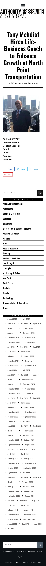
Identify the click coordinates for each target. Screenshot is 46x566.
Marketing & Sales (11, 273)
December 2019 (28, 486)
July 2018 (25, 524)
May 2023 (36, 398)
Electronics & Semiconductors (17, 228)
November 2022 (30, 412)
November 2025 (13, 337)
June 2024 (11, 374)
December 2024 (13, 360)
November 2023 (13, 388)
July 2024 (26, 370)
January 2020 (12, 486)
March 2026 (11, 328)
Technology (8, 298)
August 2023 (30, 393)
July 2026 (26, 319)
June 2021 (23, 449)
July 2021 (10, 449)
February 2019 (12, 510)
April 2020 (37, 477)
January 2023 (29, 407)
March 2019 (25, 505)
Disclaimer (9, 562)
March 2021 (25, 454)
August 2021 (29, 444)
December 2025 (29, 333)
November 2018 (30, 514)
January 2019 (28, 510)
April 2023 (11, 402)
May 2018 (10, 528)
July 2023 (11, 398)
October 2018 (12, 519)
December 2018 (13, 514)
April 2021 (11, 454)
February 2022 (27, 430)
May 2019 (35, 500)
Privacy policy (22, 562)
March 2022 (11, 430)
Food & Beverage (10, 248)
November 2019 (13, 491)
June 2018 (38, 524)
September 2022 (29, 416)
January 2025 (29, 356)
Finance (6, 238)
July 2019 (10, 500)
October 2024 (12, 365)
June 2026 (11, 323)
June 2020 (11, 477)
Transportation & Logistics (15, 303)
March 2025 (25, 351)
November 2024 (31, 360)
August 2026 (12, 319)
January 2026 (12, 333)
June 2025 (24, 346)
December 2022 (13, 412)
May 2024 (24, 374)
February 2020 (27, 482)
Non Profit (7, 278)
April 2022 (37, 426)
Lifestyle (7, 268)
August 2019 (29, 496)
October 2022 (12, 416)
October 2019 (29, 491)
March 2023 (25, 402)
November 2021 (13, 440)
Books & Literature (11, 213)
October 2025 (30, 337)
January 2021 (28, 458)
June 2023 (24, 398)
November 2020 (30, 463)
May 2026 (24, 323)
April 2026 (37, 323)
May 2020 (24, 477)
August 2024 (12, 370)
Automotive (8, 208)
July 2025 (11, 346)
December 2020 (13, 463)
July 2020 (26, 472)
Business (7, 218)
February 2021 (12, 458)
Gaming (6, 253)
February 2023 (13, 407)
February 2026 (27, 328)
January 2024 (12, 384)
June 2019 (23, 500)
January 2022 (12, 435)
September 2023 (13, 393)
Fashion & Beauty (11, 233)
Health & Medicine (11, 258)
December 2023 (29, 384)
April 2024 (37, 374)
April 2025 (11, 351)
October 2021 (29, 440)
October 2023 (30, 388)
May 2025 (36, 346)
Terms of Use (35, 562)
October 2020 (12, 468)
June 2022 (11, 426)
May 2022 (24, 426)
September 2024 (30, 365)
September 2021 (13, 444)
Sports (6, 293)
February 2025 (13, 356)
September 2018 (29, 519)
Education (7, 223)
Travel (5, 308)
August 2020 (12, 472)
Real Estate (8, 283)
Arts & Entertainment (13, 203)
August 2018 (12, 524)
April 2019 (11, 505)
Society (6, 288)
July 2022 (26, 421)
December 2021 (28, 435)
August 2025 (30, 342)
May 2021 (35, 449)
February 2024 (27, 379)
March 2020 (11, 482)
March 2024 (12, 379)
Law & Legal (8, 263)
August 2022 (12, 421)
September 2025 (13, 342)
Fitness (6, 243)
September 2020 (29, 468)
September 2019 (13, 496)
